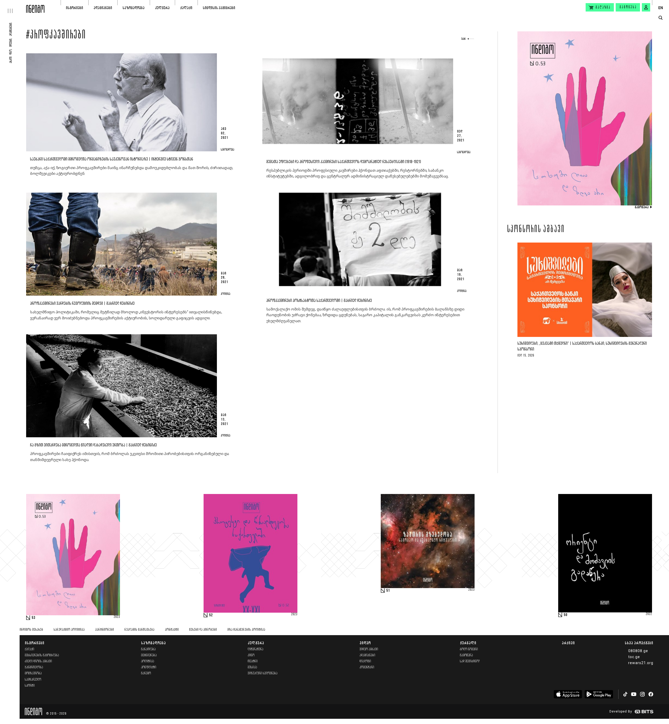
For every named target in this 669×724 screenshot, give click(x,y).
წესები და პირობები (203, 630)
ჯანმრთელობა (34, 667)
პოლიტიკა (147, 661)
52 (211, 615)
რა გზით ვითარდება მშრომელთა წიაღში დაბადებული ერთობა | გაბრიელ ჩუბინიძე (93, 445)
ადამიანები (103, 7)
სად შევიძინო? (470, 661)
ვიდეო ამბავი (369, 649)
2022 (649, 614)
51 (388, 591)
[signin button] (646, 7)
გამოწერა (628, 7)
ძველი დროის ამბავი (38, 661)
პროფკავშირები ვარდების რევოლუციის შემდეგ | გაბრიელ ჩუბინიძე (82, 303)
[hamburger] (13, 6)
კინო (251, 655)
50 (565, 615)
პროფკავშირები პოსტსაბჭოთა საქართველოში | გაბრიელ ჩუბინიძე (319, 300)
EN (660, 8)
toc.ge (634, 657)
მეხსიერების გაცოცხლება (42, 655)
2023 (117, 617)
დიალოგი (365, 661)
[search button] (660, 18)
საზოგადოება (134, 7)
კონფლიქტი (148, 667)
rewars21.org (640, 663)
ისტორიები (74, 7)
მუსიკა (252, 667)
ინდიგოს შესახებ (31, 630)
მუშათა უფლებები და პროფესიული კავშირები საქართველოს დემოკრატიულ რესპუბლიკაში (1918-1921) (343, 162)
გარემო (146, 673)
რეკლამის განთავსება (139, 630)
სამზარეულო (33, 680)
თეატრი (253, 661)
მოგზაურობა (33, 673)
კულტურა (162, 7)
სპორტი (30, 686)
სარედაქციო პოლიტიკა (69, 630)
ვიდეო (365, 642)
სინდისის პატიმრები (219, 7)
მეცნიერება (149, 655)
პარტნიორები (104, 630)
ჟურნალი (468, 642)
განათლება (148, 649)
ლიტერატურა (255, 649)
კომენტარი (367, 667)
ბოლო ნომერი (469, 649)
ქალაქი (186, 7)
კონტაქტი (172, 630)
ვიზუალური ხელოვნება (263, 673)
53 (33, 618)
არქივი (568, 642)
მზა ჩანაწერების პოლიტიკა (246, 630)
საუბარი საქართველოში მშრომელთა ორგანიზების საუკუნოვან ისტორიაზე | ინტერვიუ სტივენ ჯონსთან (111, 159)
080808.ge (638, 651)
